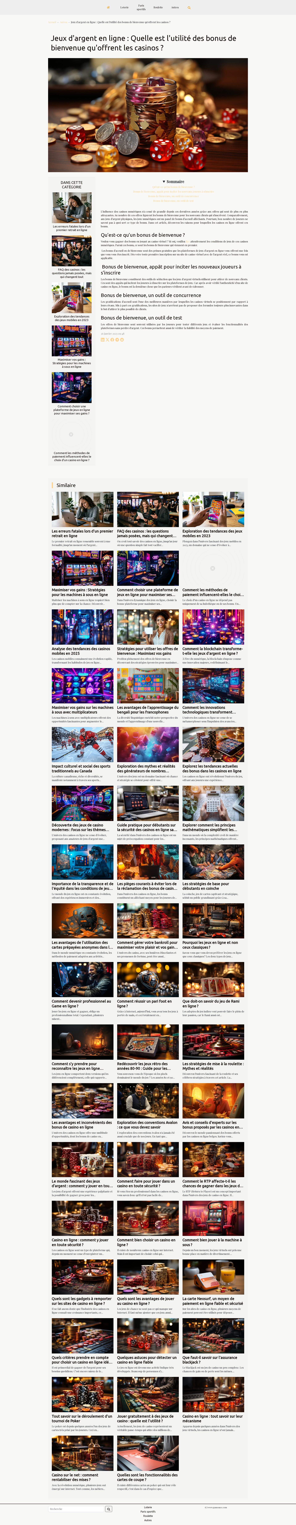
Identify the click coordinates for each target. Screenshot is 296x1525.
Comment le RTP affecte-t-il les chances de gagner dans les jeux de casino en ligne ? (212, 1186)
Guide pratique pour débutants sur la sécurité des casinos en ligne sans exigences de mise (147, 830)
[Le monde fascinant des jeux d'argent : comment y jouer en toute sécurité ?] (82, 1159)
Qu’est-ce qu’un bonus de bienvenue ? (173, 186)
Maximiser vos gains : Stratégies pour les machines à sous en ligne (72, 363)
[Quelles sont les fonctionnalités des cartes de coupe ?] (148, 1453)
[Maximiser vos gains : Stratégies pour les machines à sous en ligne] (72, 340)
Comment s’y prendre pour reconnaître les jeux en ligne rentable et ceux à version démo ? (80, 1068)
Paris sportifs (141, 7)
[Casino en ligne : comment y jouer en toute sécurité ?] (82, 1218)
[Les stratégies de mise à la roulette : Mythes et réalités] (213, 1041)
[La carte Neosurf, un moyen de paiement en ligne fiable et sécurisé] (213, 1276)
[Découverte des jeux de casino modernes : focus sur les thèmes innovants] (82, 802)
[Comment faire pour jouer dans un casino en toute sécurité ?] (148, 1159)
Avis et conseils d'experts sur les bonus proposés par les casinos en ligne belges (211, 1127)
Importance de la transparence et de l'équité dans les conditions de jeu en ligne (82, 888)
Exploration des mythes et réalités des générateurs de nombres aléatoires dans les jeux (146, 771)
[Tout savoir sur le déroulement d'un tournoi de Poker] (82, 1394)
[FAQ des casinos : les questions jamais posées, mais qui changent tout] (72, 250)
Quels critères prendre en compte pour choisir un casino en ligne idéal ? (82, 1362)
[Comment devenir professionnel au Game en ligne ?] (82, 979)
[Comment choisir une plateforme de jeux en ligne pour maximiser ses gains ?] (72, 387)
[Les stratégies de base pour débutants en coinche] (213, 861)
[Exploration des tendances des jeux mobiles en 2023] (72, 297)
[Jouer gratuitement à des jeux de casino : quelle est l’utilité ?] (148, 1394)
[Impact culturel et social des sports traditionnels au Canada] (82, 744)
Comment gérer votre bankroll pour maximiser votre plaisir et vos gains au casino (147, 947)
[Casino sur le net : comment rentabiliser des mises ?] (82, 1453)
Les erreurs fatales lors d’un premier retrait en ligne (71, 228)
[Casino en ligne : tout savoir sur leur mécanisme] (213, 1394)
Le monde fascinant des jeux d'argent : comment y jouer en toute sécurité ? (82, 1186)
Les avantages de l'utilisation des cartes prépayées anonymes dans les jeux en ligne (82, 947)
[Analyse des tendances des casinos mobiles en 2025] (82, 626)
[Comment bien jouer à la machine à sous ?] (213, 1218)
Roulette (158, 7)
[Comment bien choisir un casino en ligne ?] (148, 1218)
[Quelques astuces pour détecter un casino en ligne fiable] (148, 1335)
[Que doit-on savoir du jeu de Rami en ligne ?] (213, 979)
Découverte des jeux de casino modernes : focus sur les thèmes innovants (79, 830)
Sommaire (175, 181)
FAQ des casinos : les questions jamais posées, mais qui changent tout (72, 273)
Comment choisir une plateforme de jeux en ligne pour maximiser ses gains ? (71, 410)
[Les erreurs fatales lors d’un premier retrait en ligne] (72, 207)
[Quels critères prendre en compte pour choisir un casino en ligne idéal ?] (82, 1335)
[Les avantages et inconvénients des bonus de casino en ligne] (82, 1100)
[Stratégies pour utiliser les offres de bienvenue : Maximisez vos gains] (148, 626)
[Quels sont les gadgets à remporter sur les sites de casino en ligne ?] (82, 1276)
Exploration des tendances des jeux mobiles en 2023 (71, 318)
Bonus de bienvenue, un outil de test (173, 200)
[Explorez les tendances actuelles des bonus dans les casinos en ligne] (213, 744)
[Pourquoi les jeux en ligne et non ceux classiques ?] (213, 920)
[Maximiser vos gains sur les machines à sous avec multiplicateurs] (82, 685)
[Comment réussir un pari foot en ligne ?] (148, 979)
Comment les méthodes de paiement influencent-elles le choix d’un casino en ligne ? (71, 456)
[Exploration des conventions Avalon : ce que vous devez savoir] (148, 1100)
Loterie (124, 7)
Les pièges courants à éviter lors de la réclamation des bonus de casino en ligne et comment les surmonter (147, 888)
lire (188, 241)
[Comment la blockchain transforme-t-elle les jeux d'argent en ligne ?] (213, 626)
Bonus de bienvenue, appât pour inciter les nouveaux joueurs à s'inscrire (173, 191)
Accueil (52, 22)
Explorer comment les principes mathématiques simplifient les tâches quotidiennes (209, 830)
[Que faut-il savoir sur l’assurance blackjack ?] (213, 1335)
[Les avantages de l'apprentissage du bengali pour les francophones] (148, 685)
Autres (175, 7)
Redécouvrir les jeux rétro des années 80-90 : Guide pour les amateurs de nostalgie (142, 1068)
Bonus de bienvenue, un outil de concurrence (173, 196)
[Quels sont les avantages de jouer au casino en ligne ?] (148, 1276)
